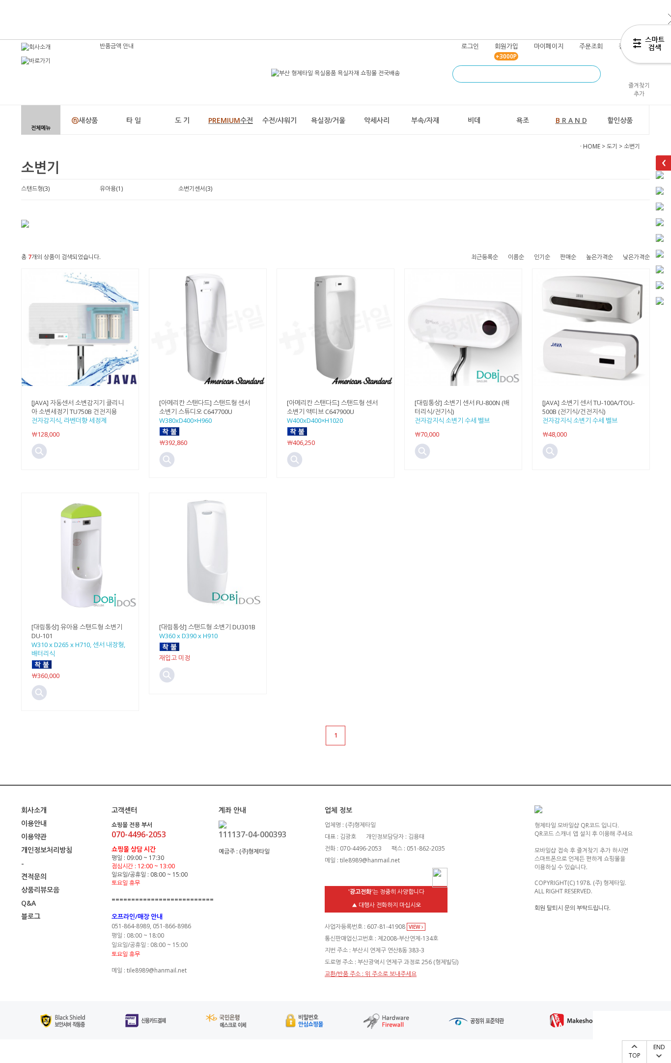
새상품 (85, 120)
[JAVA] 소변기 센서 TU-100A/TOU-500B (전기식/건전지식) (588, 407)
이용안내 (34, 823)
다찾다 (645, 46)
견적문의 (34, 876)
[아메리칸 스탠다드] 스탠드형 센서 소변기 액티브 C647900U (332, 407)
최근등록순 (484, 257)
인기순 (542, 257)
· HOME (590, 146)
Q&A (28, 903)
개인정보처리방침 (46, 850)
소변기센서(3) (195, 188)
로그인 (470, 46)
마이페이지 (548, 46)
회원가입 (506, 46)
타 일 (133, 120)
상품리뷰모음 (40, 889)
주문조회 (591, 46)
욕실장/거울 (328, 120)
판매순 (568, 257)
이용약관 (34, 836)
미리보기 (39, 451)
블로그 (30, 916)
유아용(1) (111, 188)
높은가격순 (599, 257)
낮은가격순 (636, 257)
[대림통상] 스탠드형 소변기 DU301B (207, 626)
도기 (612, 146)
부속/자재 (425, 120)
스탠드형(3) (35, 188)
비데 (474, 120)
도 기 (182, 120)
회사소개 (34, 810)
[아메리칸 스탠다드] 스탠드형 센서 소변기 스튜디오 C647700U (204, 407)
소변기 (632, 146)
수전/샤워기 (279, 120)
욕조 (522, 120)
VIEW (415, 926)
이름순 (516, 257)
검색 (592, 74)
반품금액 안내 (117, 46)
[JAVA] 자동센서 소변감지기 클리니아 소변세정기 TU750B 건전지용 (77, 407)
